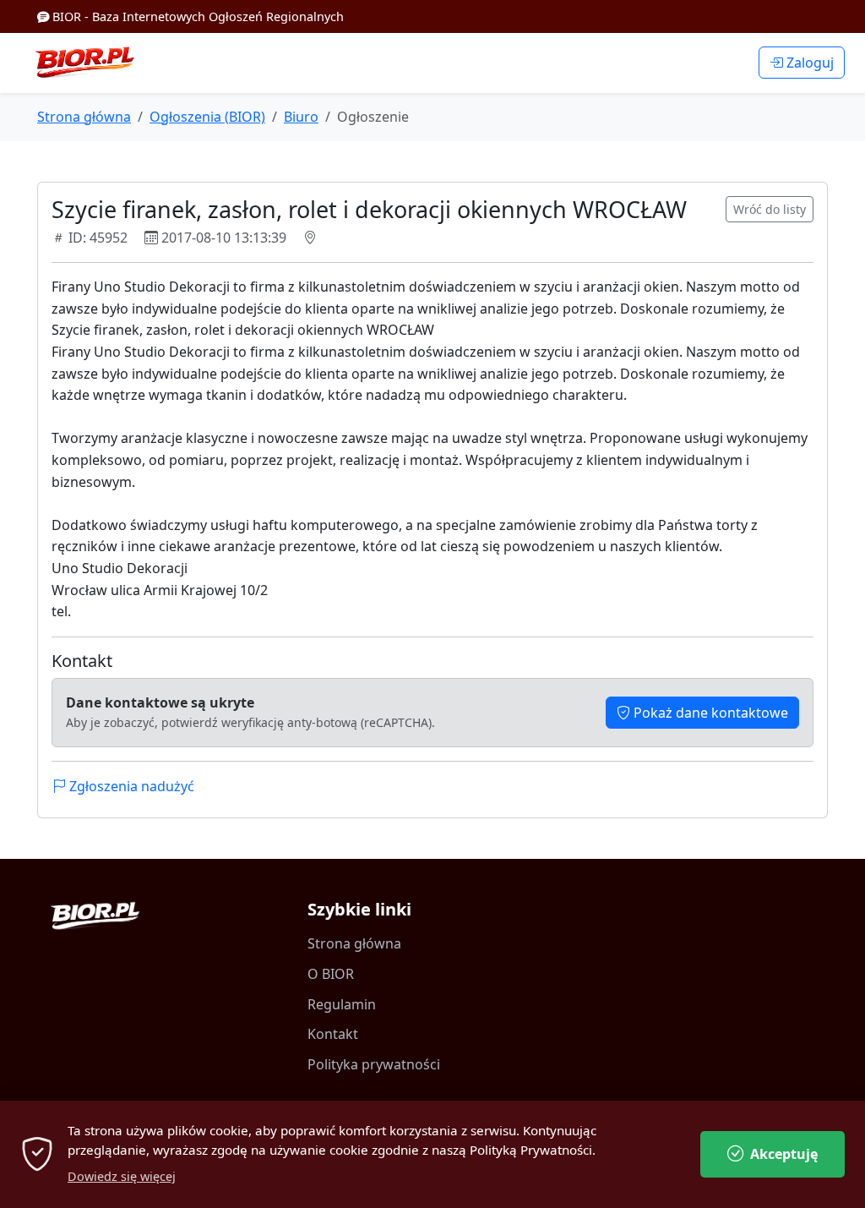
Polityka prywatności (373, 1064)
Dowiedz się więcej (122, 1176)
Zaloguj (808, 62)
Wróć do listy (769, 209)
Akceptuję (784, 1154)
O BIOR (330, 974)
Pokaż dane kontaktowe (709, 712)
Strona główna (84, 116)
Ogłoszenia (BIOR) (207, 116)
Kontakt (332, 1034)
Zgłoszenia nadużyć (130, 786)
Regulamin (341, 1004)
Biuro (301, 116)
